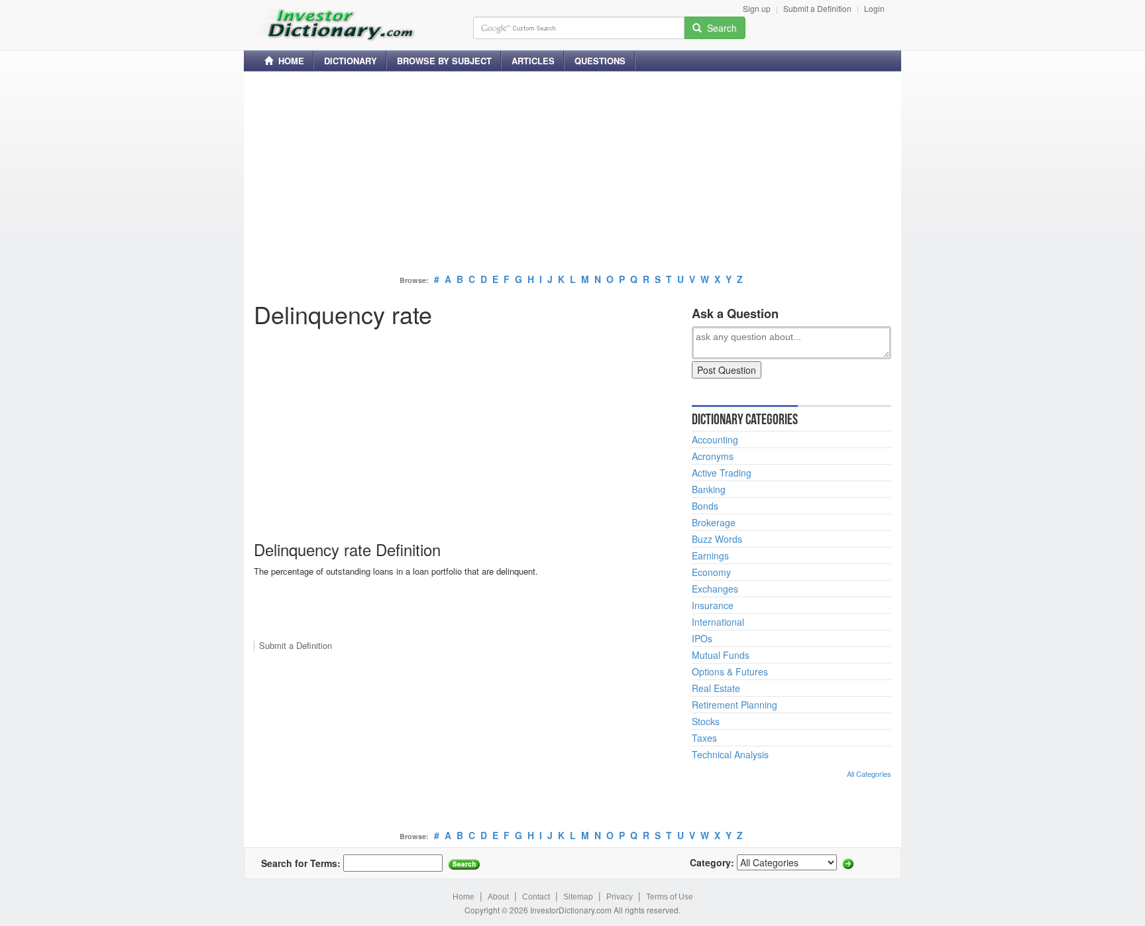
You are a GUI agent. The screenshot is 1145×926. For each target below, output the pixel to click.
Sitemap (578, 896)
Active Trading (721, 472)
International (718, 621)
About (498, 896)
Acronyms (713, 456)
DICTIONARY (350, 60)
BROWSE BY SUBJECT (444, 60)
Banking (709, 489)
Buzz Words (717, 539)
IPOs (702, 638)
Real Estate (716, 688)
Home (463, 896)
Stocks (706, 721)
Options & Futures (730, 671)
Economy (711, 572)
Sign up (757, 8)
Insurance (713, 605)
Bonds (705, 505)
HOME (288, 60)
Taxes (704, 737)
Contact (536, 896)
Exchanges (715, 588)
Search (719, 27)
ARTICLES (533, 60)
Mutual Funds (720, 655)
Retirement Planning (734, 704)
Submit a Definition (817, 8)
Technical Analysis (730, 754)
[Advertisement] (572, 174)
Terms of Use (669, 896)
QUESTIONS (600, 60)
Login (874, 8)
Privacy (619, 896)
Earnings (710, 555)
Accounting (715, 439)
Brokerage (714, 522)
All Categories (869, 773)
